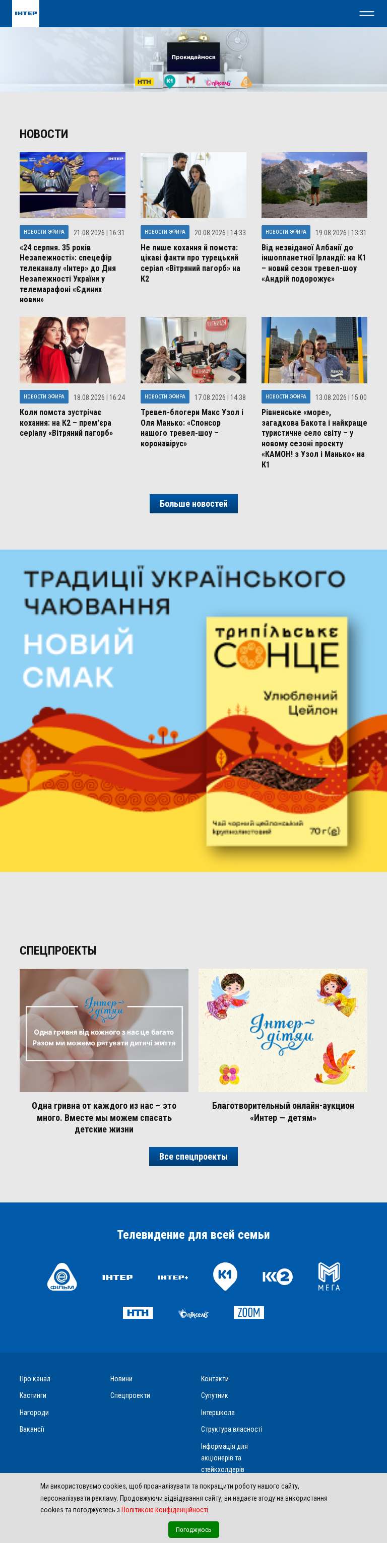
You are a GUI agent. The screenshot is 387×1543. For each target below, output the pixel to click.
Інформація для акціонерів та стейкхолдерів (224, 1458)
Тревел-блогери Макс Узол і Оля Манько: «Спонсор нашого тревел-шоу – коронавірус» (192, 428)
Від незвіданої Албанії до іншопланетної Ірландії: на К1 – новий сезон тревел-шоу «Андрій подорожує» (314, 263)
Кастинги (33, 1395)
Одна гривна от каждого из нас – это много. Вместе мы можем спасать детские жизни (104, 1117)
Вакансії (32, 1429)
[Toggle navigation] (367, 14)
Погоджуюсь (194, 1529)
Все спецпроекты (193, 1156)
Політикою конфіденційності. (165, 1510)
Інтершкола (218, 1412)
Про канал (35, 1379)
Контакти (215, 1379)
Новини (121, 1379)
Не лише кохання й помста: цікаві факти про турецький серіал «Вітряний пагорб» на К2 (190, 263)
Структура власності (232, 1429)
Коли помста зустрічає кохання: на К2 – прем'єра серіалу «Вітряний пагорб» (66, 423)
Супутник (214, 1395)
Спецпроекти (130, 1395)
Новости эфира (44, 232)
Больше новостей (194, 503)
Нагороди (34, 1412)
